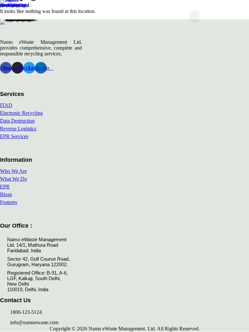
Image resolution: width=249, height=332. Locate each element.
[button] (194, 16)
